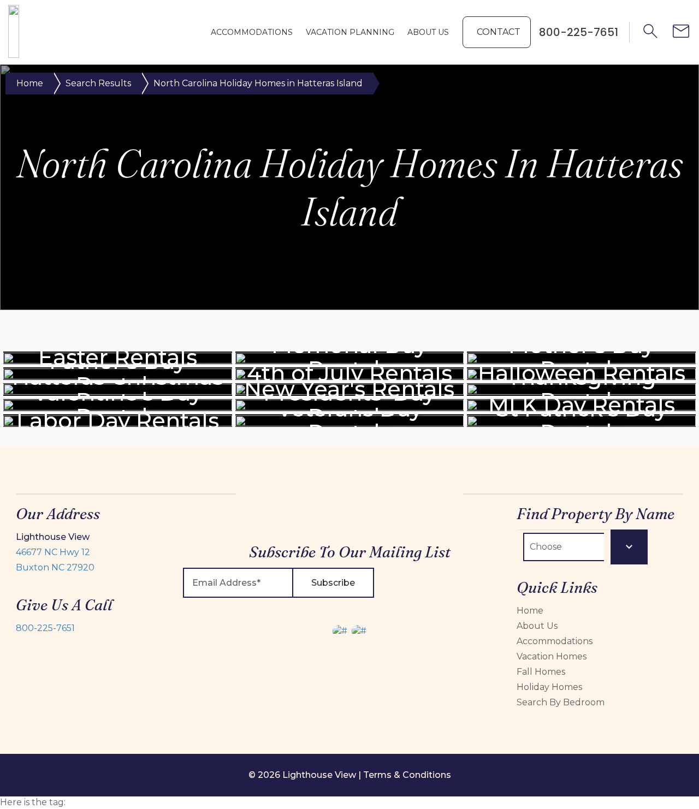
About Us (428, 32)
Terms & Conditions (407, 775)
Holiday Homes (549, 687)
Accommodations (252, 32)
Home (29, 83)
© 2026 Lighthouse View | (305, 775)
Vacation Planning (350, 32)
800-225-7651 (45, 628)
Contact (498, 32)
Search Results (98, 83)
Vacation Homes (552, 656)
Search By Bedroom (561, 702)
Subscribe (333, 583)
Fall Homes (541, 672)
